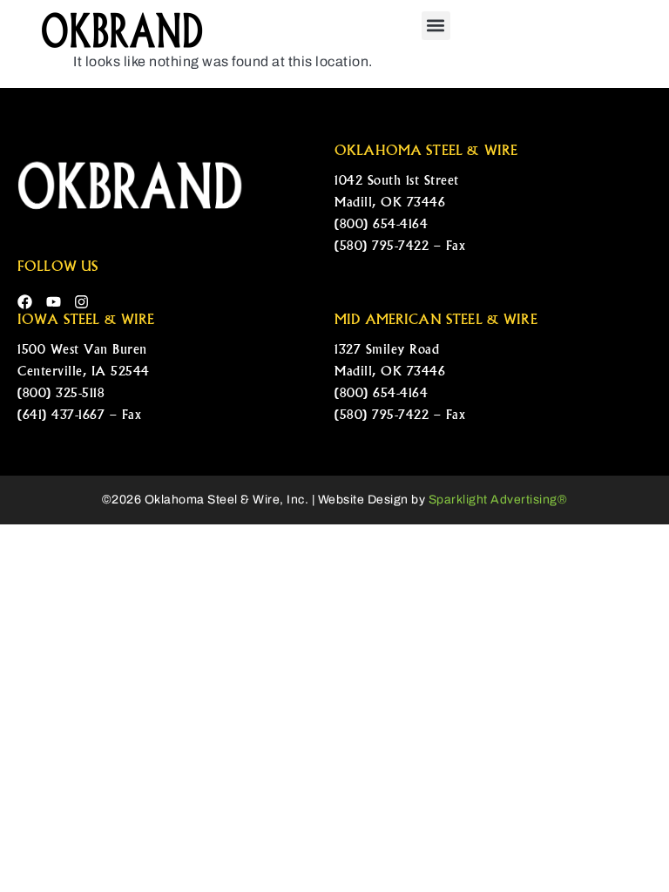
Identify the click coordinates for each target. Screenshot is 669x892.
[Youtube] (53, 301)
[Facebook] (24, 301)
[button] (436, 25)
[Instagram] (81, 301)
